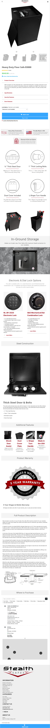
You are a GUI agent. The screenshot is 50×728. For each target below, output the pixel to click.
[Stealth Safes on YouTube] (4, 711)
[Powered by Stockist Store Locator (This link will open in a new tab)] (25, 638)
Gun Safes (6, 601)
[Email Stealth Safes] (7, 711)
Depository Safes (41, 601)
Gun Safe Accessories (8, 602)
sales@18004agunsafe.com (13, 617)
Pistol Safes (12, 601)
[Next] (33, 52)
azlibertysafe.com (11, 618)
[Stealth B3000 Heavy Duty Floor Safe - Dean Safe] (25, 26)
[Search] (46, 599)
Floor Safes (33, 601)
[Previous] (17, 52)
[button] (8, 647)
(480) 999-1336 (10, 616)
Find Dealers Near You (7, 685)
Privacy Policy (6, 689)
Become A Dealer (6, 688)
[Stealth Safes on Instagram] (5, 711)
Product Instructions (7, 682)
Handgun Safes (6, 699)
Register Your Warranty (7, 684)
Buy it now (25, 118)
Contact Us (5, 686)
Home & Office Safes (7, 698)
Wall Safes (26, 601)
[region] (25, 655)
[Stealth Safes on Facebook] (3, 711)
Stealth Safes (7, 722)
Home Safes (19, 601)
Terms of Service (6, 691)
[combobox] (23, 599)
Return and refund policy (8, 692)
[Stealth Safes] (25, 1)
